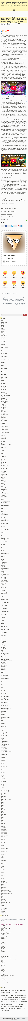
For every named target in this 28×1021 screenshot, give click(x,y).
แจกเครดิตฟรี (3, 906)
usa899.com (3, 706)
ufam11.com (3, 692)
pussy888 (3, 938)
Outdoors (3, 526)
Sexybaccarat (4, 624)
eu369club (3, 413)
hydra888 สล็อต (4, 443)
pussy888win (4, 593)
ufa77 (2, 684)
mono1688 (3, 508)
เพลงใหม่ (2, 876)
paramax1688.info (4, 533)
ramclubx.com (4, 598)
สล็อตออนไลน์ (3, 826)
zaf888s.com (4, 726)
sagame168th (4, 614)
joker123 (3, 453)
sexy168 (2, 621)
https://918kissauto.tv (5, 956)
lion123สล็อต (3, 471)
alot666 (2, 350)
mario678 (3, 498)
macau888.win (4, 496)
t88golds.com (4, 665)
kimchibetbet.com (5, 460)
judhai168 (3, 459)
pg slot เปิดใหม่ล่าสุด (5, 538)
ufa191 (2, 683)
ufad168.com (3, 689)
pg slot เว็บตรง (4, 539)
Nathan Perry (4, 25)
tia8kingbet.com (4, 675)
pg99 (2, 548)
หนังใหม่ (2, 850)
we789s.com (4, 715)
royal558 (3, 607)
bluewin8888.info (4, 378)
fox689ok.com (4, 420)
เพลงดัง (2, 872)
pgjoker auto (3, 557)
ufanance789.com (5, 696)
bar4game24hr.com (5, 359)
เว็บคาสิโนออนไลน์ (4, 882)
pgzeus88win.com (5, 574)
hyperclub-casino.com (6, 444)
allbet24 (2, 948)
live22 (2, 475)
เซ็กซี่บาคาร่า (3, 863)
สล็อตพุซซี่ (3, 823)
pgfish (2, 551)
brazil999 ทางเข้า (4, 387)
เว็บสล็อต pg (3, 897)
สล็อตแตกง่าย (3, 836)
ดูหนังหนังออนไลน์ (4, 741)
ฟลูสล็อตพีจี (3, 778)
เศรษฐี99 (2, 905)
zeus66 (2, 727)
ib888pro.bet (3, 446)
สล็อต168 (2, 800)
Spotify (2, 651)
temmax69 (3, 669)
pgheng (2, 554)
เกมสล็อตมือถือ (3, 859)
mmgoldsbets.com (5, 505)
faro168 (2, 416)
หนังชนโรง (3, 845)
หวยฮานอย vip (3, 854)
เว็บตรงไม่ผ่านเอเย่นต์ (5, 890)
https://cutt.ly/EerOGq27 (6, 214)
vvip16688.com (4, 714)
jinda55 (2, 992)
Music (2, 511)
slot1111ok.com (4, 641)
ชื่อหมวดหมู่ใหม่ (4, 735)
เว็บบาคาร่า (3, 894)
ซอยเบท (2, 736)
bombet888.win (4, 381)
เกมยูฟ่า (2, 856)
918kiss (2, 338)
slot (1, 636)
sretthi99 (3, 654)
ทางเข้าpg (3, 756)
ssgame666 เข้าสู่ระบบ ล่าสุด (6, 660)
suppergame (3, 663)
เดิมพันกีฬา (3, 865)
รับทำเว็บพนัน (3, 785)
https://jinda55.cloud (5, 928)
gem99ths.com (4, 429)
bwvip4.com (3, 390)
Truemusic (3, 680)
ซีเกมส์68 (2, 738)
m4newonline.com (5, 493)
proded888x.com (4, 583)
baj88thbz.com (4, 356)
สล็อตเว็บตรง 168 (4, 830)
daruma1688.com (4, 402)
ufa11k (2, 681)
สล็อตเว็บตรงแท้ (4, 832)
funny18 (2, 425)
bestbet (2, 365)
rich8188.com (4, 604)
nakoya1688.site (4, 514)
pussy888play (4, 592)
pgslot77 (3, 565)
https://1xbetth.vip (4, 944)
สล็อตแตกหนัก (3, 839)
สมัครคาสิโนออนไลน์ (5, 790)
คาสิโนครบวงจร (4, 730)
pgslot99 (3, 566)
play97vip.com (4, 577)
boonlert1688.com (5, 386)
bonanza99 (3, 383)
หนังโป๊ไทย (3, 943)
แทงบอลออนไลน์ (4, 908)
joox (2, 457)
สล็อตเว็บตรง (7, 293)
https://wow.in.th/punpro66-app (8, 211)
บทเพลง (2, 762)
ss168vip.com (4, 656)
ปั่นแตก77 (3, 772)
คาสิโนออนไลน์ (4, 732)
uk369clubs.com (4, 703)
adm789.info (3, 343)
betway (2, 372)
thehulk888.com (4, 674)
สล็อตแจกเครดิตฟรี (4, 835)
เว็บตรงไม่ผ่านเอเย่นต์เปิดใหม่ (6, 891)
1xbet (2, 328)
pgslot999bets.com (5, 568)
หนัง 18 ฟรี (3, 842)
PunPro (2, 584)
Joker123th (3, 456)
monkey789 (3, 507)
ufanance (3, 695)
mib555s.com (4, 504)
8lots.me (3, 337)
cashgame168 (4, 393)
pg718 (2, 545)
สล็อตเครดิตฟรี (3, 827)
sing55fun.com (4, 632)
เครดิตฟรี (2, 862)
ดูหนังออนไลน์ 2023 (5, 744)
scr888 (2, 620)
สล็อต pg (2, 797)
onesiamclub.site (4, 525)
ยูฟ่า (2, 783)
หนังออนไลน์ (3, 847)
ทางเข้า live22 (4, 754)
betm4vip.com (4, 371)
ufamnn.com (4, 693)
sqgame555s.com (5, 653)
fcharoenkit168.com (5, 417)
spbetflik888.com (4, 648)
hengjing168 (3, 438)
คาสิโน (2, 729)
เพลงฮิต (2, 873)
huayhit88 (3, 441)
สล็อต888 (3, 809)
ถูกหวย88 (3, 745)
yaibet (2, 724)
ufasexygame (4, 698)
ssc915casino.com (5, 659)
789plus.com (4, 332)
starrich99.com (4, 662)
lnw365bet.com (4, 478)
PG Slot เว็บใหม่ (4, 541)
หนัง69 (2, 844)
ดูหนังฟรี (2, 978)
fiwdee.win (3, 419)
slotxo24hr (3, 645)
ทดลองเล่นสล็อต (4, 748)
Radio (2, 596)
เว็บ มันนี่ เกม (3, 881)
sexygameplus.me (5, 629)
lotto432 (3, 484)
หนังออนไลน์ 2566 (4, 848)
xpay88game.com (5, 721)
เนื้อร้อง (2, 866)
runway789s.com (5, 611)
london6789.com (4, 481)
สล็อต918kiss (3, 814)
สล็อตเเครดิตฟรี (4, 833)
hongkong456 (4, 440)
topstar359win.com (5, 678)
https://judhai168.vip (5, 933)
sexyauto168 (3, 623)
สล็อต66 (14, 293)
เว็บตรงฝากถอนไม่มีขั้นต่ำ (6, 888)
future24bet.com (4, 426)
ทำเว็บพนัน (3, 760)
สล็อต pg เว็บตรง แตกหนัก (6, 799)
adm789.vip (3, 344)
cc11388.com (3, 396)
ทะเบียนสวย (3, 753)
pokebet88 (3, 578)
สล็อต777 (3, 808)
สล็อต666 (2, 806)
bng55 (2, 380)
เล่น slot (2, 878)
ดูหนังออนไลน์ (3, 742)
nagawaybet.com (5, 513)
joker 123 (3, 925)
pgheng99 (3, 556)
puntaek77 (3, 589)
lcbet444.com (4, 469)
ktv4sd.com (3, 466)
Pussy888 (3, 590)
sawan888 (3, 616)
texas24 (2, 671)
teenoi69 (3, 668)
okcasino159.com (4, 522)
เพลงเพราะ (3, 875)
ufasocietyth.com (5, 699)
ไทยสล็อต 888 (3, 912)
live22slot (3, 477)
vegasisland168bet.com (6, 708)
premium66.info (4, 581)
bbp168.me (3, 362)
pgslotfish (3, 569)
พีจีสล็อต (2, 775)
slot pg (2, 638)
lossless (2, 483)
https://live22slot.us (5, 973)
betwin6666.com (4, 374)
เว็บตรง (2, 884)
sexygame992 (4, 627)
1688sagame (3, 320)
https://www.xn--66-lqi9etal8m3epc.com (10, 959)
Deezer (2, 404)
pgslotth (3, 571)
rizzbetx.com (4, 605)
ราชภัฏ (2, 787)
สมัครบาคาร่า (3, 793)
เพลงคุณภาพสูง (4, 870)
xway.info (3, 723)
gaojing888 (3, 428)
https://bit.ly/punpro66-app (7, 205)
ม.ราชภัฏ (2, 780)
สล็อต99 (2, 815)
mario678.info (4, 499)
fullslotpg (3, 423)
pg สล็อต (2, 542)
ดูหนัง (2, 739)
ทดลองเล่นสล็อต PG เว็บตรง (6, 751)
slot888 (2, 934)
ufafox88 (3, 690)
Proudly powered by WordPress (9, 1018)
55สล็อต (2, 331)
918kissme (3, 341)
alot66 (2, 349)
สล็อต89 (2, 811)
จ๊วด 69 (2, 733)
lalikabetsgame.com (5, 468)
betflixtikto (3, 367)
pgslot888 (3, 947)
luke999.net (3, 490)
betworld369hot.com (5, 375)
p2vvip (2, 528)
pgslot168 (3, 563)
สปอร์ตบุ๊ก (3, 788)
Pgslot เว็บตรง (4, 562)
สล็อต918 (2, 812)
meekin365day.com (5, 501)
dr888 (2, 410)
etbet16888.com (4, 411)
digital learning (4, 407)
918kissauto (3, 340)
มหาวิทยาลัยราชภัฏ (4, 781)
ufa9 (2, 687)
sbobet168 (3, 617)
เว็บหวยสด (3, 899)
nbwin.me (3, 516)
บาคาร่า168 (3, 765)
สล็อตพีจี (2, 821)
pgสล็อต (2, 575)
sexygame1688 (4, 626)
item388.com (4, 449)
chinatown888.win (5, 399)
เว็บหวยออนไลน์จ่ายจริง (5, 902)
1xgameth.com (4, 329)
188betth (3, 326)
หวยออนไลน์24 (4, 851)
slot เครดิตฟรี (3, 639)
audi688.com (4, 353)
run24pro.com (4, 610)
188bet (2, 325)
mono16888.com (4, 510)
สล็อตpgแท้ (3, 818)
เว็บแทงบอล (3, 903)
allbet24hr (3, 346)
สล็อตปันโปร (16, 44)
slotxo (2, 644)
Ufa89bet (3, 686)
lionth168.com (4, 472)
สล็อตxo (2, 820)
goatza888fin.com (5, 432)
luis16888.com (4, 489)
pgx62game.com (4, 572)
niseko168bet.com (5, 520)
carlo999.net (3, 392)
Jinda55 (2, 450)
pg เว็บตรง (3, 544)
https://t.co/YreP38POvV (7, 216)
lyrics (2, 492)
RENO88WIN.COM (5, 601)
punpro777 (3, 587)
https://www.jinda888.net (6, 936)
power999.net (4, 580)
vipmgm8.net (4, 711)
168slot (2, 323)
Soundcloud (3, 647)
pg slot (2, 536)
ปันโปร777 (3, 774)
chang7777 (3, 398)
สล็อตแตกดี (3, 838)
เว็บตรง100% (3, 887)
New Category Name (5, 519)
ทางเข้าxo (3, 757)
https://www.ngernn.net (6, 982)
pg (1, 535)
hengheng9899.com (5, 437)
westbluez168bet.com (5, 717)
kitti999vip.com (4, 465)
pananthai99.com (5, 529)
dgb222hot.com (4, 405)
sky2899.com (4, 635)
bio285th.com (4, 377)
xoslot (2, 720)
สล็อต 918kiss (3, 796)
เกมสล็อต (2, 857)
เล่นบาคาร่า (3, 879)
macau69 (3, 495)
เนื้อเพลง (2, 867)
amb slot (3, 352)
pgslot (2, 560)
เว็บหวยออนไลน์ (4, 900)
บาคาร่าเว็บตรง (4, 768)
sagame (2, 613)
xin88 (2, 718)
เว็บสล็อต (2, 896)
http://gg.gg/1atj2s (5, 219)
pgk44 (2, 559)
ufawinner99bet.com (5, 702)
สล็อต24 (2, 802)
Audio (2, 355)
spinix (2, 650)
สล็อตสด (2, 824)
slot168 (2, 642)
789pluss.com (4, 335)
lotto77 (2, 486)
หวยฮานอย (3, 853)
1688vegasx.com (4, 322)
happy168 (3, 435)
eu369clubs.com (4, 414)
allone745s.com (4, 347)
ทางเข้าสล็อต (3, 759)
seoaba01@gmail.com (11, 261)
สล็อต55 (2, 803)
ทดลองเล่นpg (3, 747)
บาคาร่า (2, 763)
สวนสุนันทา (3, 841)
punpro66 (3, 586)
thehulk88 (3, 672)
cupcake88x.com (4, 401)
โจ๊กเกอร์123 (3, 909)
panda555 (3, 532)
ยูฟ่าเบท (2, 784)
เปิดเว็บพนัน (3, 869)
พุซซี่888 (2, 777)
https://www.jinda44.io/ (6, 932)
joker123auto (4, 454)
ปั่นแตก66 (3, 771)
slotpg (2, 942)
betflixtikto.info (4, 368)
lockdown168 (4, 480)
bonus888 (3, 384)
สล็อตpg (2, 817)
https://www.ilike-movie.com (7, 975)
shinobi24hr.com (4, 630)
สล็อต (2, 794)
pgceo (2, 550)
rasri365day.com (4, 599)
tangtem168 (3, 666)
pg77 (2, 547)
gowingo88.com (4, 434)
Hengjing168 (3, 927)
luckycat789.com (4, 487)
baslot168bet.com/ (5, 361)
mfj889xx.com (4, 502)
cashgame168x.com (5, 395)
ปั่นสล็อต (2, 769)
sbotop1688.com (4, 618)
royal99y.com (4, 608)
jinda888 (3, 451)
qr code (2, 595)
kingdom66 (3, 462)
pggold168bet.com (5, 553)
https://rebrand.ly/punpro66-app (8, 208)
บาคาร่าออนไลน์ (4, 766)
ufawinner (3, 700)
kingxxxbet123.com (5, 463)
